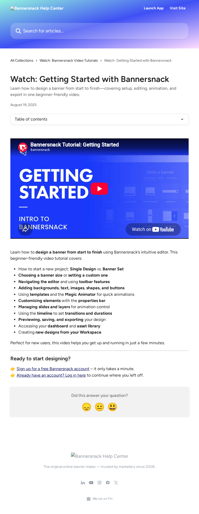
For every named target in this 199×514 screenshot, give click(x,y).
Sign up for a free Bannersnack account (53, 368)
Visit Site (178, 8)
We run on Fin (102, 499)
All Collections (21, 60)
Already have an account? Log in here (51, 375)
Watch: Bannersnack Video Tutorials (69, 60)
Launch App (154, 8)
